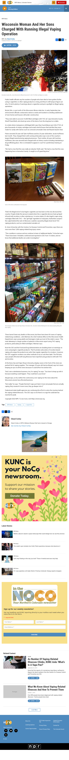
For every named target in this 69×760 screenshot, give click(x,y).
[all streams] (66, 8)
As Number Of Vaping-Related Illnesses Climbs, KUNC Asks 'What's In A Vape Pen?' (46, 662)
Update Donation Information (57, 721)
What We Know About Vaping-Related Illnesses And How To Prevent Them (46, 688)
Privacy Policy (43, 725)
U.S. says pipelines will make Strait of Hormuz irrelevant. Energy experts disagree (37, 571)
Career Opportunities (31, 728)
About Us (27, 721)
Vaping (19, 404)
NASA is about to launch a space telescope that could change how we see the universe (38, 534)
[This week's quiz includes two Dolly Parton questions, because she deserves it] (7, 546)
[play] (4, 8)
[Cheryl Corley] (5, 421)
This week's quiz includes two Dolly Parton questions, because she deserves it (36, 546)
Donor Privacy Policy (44, 729)
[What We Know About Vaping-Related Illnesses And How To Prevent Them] (14, 691)
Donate (62, 2)
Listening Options (30, 724)
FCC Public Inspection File (45, 721)
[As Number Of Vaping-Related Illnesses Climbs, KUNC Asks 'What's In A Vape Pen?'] (14, 662)
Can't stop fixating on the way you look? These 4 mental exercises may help (35, 558)
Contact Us (56, 725)
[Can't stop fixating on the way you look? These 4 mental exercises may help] (7, 559)
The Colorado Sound (58, 729)
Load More (34, 710)
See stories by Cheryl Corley (21, 426)
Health (29, 656)
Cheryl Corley (11, 39)
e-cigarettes (29, 404)
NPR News (5, 19)
